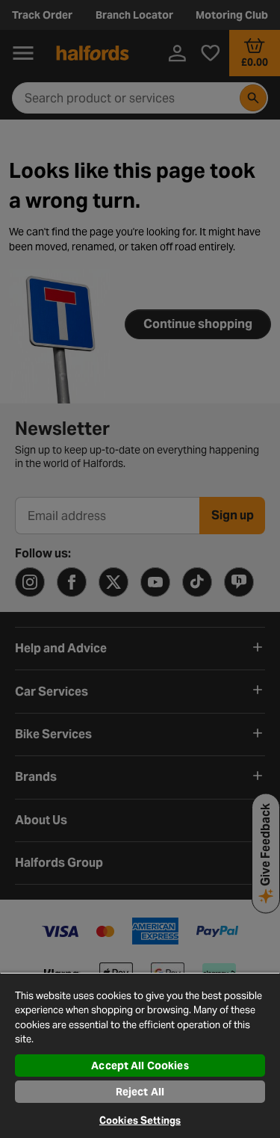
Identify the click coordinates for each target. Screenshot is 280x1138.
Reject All (140, 1091)
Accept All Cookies (140, 1065)
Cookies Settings (140, 1120)
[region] (140, 1055)
